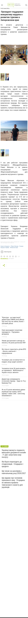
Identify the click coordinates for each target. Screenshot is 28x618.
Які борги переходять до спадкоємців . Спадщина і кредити (12, 464)
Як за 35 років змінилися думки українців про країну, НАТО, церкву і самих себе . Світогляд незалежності (13, 393)
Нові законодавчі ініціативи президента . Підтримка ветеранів (12, 332)
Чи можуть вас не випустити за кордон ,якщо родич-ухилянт (13, 361)
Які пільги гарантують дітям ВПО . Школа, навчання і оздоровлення (14, 351)
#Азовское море (14, 247)
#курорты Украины (5, 247)
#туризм (21, 246)
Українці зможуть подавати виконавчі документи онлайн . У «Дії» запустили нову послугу (14, 453)
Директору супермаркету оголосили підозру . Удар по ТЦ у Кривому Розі (14, 381)
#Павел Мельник (14, 246)
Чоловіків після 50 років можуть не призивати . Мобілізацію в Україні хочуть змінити (13, 370)
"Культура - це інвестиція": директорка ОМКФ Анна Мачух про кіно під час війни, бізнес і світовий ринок (13, 320)
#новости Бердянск (5, 246)
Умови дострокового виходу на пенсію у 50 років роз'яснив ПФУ (14, 342)
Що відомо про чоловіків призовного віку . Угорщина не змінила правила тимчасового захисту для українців (13, 482)
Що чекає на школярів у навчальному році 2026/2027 (14, 472)
